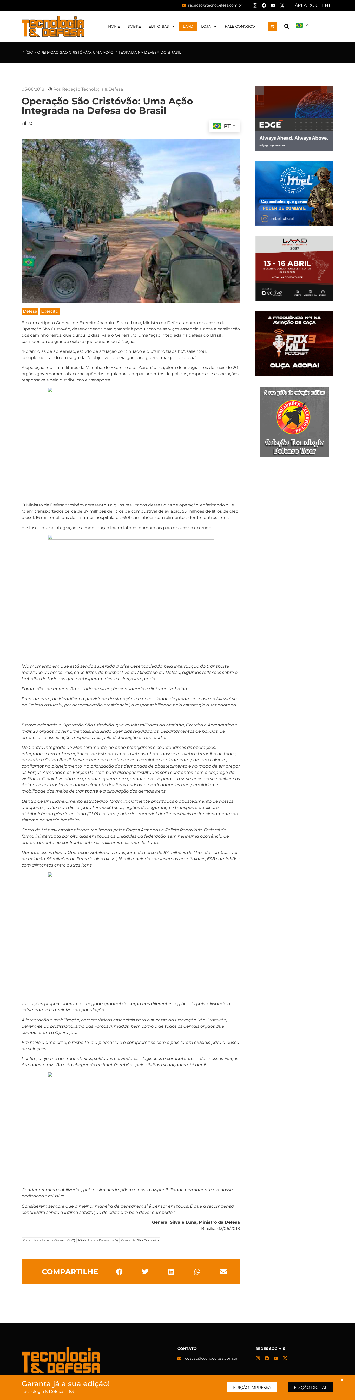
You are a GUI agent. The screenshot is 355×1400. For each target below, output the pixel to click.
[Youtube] (273, 5)
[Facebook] (264, 5)
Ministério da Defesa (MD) (98, 1240)
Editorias (159, 26)
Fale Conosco (240, 26)
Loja (206, 26)
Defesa (30, 311)
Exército (49, 311)
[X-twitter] (282, 5)
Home (114, 26)
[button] (286, 26)
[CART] (272, 26)
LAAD (188, 26)
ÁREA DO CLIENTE (314, 5)
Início (27, 52)
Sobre (134, 26)
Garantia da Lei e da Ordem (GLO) (49, 1240)
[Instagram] (255, 5)
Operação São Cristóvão (140, 1240)
